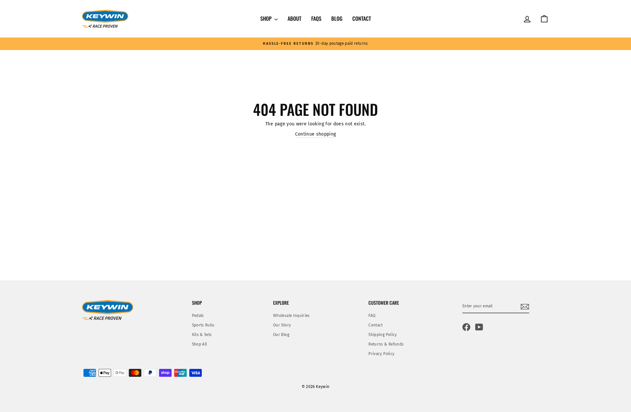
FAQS (316, 18)
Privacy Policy (381, 353)
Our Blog (281, 334)
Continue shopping (315, 134)
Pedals (198, 315)
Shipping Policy (382, 334)
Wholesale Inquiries (291, 315)
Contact (361, 18)
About (294, 18)
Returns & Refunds (386, 344)
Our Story (282, 325)
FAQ (371, 315)
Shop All (199, 344)
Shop (266, 18)
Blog (336, 18)
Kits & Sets (202, 334)
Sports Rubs (203, 325)
